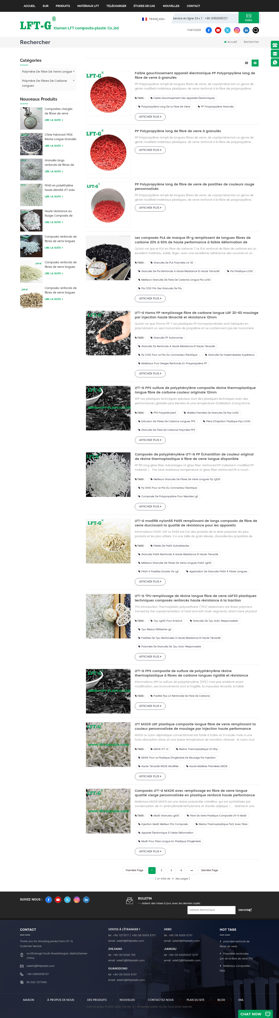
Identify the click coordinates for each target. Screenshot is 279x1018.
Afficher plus (149, 116)
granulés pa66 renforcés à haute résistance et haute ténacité (179, 554)
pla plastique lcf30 (241, 271)
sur (45, 6)
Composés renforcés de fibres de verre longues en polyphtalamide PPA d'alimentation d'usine (61, 264)
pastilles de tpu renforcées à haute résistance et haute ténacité (181, 638)
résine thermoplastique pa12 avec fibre (223, 824)
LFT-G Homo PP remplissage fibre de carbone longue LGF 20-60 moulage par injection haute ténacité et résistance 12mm (196, 315)
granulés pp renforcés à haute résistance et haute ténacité (178, 346)
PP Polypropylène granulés (217, 107)
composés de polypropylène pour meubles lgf (169, 496)
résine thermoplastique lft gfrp (198, 749)
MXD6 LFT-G (161, 749)
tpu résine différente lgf (156, 629)
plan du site (195, 1000)
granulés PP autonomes (168, 338)
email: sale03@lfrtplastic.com (182, 961)
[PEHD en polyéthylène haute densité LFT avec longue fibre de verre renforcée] (31, 194)
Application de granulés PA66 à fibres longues (218, 572)
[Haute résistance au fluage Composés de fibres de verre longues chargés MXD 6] (31, 220)
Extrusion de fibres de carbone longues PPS (168, 421)
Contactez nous (161, 1000)
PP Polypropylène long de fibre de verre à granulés (178, 131)
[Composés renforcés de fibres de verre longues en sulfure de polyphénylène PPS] (31, 297)
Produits (63, 6)
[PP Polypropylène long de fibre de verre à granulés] (108, 151)
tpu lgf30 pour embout (168, 621)
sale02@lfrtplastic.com (41, 966)
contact (193, 6)
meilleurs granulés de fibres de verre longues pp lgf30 (187, 479)
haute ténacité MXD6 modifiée (160, 766)
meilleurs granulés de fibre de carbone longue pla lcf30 (176, 280)
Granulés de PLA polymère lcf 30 (173, 263)
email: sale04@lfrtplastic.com (126, 980)
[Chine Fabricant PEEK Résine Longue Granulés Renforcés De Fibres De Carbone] (31, 144)
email (248, 20)
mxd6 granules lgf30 (166, 816)
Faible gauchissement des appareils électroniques (184, 98)
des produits (97, 1000)
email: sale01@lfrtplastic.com (126, 941)
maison (28, 1000)
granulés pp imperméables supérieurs (231, 355)
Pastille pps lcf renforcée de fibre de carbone (182, 696)
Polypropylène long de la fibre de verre (165, 107)
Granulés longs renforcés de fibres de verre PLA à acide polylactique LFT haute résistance (59, 162)
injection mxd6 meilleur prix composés (164, 824)
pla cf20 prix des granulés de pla (161, 288)
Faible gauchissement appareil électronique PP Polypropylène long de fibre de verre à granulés (195, 75)
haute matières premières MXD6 (208, 766)
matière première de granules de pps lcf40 (213, 413)
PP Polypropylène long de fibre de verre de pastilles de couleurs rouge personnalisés (194, 186)
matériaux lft (88, 6)
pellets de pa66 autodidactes (171, 546)
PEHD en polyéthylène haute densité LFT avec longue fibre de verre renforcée (60, 188)
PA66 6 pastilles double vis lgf (160, 572)
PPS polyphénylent (165, 413)
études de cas (144, 6)
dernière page (209, 870)
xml (241, 1000)
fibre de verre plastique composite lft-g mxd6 (218, 816)
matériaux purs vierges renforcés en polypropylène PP (174, 364)
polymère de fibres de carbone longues (44, 83)
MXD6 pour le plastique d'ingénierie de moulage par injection (178, 758)
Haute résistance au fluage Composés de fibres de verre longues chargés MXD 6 (60, 213)
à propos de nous (60, 1000)
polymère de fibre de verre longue (47, 71)
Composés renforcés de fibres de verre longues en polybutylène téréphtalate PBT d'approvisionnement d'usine (61, 239)
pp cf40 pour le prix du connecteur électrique (169, 355)
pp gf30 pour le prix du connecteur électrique (169, 488)
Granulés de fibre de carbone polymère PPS (168, 430)
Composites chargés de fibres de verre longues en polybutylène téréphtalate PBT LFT (59, 111)
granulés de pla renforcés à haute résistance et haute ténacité (180, 271)
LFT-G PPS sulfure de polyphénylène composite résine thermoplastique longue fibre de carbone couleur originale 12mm (195, 390)
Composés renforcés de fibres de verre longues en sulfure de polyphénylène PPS (61, 290)
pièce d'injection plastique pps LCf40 (228, 421)
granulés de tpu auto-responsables (215, 621)
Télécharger (116, 6)
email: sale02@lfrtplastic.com (126, 961)
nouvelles (171, 6)
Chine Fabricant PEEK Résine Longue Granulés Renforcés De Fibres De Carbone (60, 137)
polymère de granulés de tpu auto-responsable (171, 647)
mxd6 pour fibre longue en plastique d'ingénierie (171, 841)
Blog (221, 1000)
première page (134, 870)
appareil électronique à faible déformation (167, 833)
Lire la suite (53, 120)
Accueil (29, 6)
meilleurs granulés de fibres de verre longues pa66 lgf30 (176, 563)
